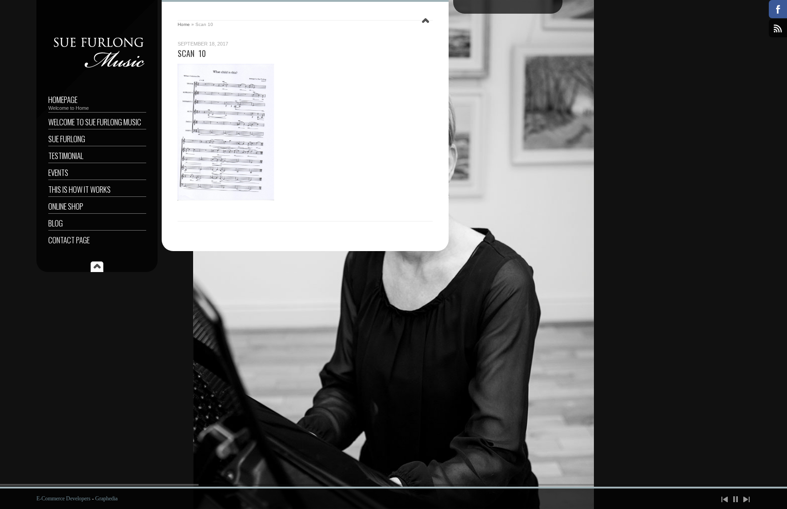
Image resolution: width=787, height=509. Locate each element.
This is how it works (79, 189)
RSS (778, 28)
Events (58, 172)
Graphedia (106, 498)
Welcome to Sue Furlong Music (94, 122)
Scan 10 (192, 53)
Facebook (778, 9)
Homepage (68, 102)
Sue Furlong (66, 138)
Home (184, 24)
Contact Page (69, 240)
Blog (55, 223)
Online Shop (65, 206)
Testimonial (65, 155)
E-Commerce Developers (63, 498)
